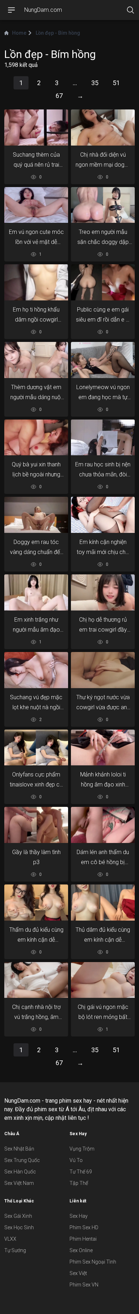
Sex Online (81, 1250)
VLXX (10, 1239)
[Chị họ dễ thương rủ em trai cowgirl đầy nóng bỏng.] (103, 592)
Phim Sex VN (84, 1285)
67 (59, 95)
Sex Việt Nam (19, 1183)
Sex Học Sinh (19, 1227)
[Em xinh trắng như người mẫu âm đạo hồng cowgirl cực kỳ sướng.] (36, 592)
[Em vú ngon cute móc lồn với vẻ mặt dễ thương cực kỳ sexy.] (36, 205)
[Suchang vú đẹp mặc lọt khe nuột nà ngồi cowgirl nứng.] (36, 670)
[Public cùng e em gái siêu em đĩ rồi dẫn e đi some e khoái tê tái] (103, 283)
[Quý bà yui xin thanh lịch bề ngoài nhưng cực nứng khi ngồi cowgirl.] (36, 437)
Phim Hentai (83, 1239)
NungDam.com (43, 9)
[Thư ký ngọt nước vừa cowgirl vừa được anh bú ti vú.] (103, 670)
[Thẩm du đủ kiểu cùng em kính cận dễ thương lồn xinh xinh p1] (36, 902)
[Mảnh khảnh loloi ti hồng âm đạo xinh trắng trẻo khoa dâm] (103, 747)
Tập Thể (79, 1183)
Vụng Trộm (82, 1149)
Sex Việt (78, 1273)
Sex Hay (79, 1216)
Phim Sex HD (84, 1227)
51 (116, 83)
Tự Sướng (15, 1250)
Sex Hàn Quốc (20, 1172)
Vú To (76, 1160)
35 (94, 83)
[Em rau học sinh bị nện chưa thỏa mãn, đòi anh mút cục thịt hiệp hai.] (103, 437)
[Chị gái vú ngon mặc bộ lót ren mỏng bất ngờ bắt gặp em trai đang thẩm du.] (103, 980)
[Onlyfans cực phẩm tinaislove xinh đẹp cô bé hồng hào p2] (36, 747)
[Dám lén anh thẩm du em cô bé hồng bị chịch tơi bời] (103, 825)
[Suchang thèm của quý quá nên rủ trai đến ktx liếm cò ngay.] (36, 127)
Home (19, 33)
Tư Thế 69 (81, 1172)
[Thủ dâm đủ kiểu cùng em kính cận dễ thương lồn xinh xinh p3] (103, 902)
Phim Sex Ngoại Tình (93, 1262)
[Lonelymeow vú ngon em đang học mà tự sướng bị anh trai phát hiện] (103, 360)
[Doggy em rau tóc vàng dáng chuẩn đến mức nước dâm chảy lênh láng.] (36, 515)
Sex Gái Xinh (18, 1216)
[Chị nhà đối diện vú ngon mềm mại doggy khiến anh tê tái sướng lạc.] (103, 127)
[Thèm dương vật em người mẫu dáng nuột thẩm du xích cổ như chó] (36, 360)
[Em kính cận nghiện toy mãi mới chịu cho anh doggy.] (103, 515)
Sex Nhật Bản (19, 1149)
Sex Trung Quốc (22, 1160)
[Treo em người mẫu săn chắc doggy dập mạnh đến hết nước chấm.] (103, 205)
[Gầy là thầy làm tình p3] (36, 825)
